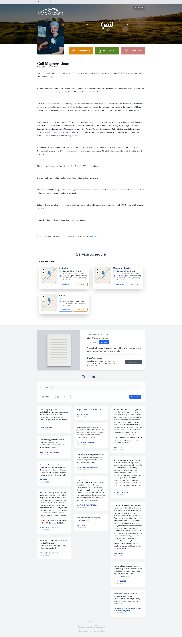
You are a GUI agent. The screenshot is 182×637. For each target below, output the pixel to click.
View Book (92, 342)
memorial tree (62, 236)
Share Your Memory (134, 362)
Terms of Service (97, 628)
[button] (49, 273)
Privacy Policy (85, 628)
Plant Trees (80, 284)
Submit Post (135, 397)
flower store (94, 236)
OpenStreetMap (93, 631)
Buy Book (104, 342)
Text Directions (66, 284)
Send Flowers (81, 310)
